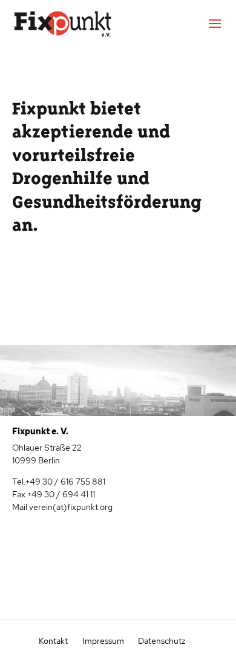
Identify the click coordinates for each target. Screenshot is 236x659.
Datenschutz (160, 640)
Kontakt (53, 640)
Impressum (103, 640)
